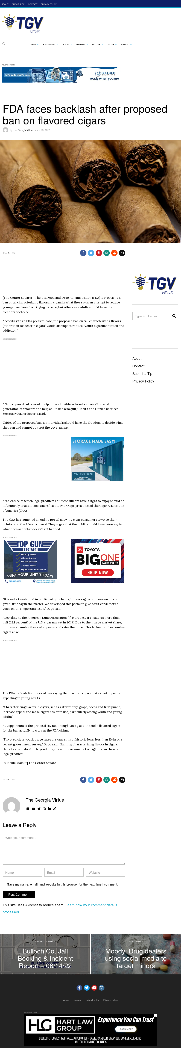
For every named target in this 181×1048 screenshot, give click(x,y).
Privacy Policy (143, 381)
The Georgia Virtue (23, 130)
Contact (138, 365)
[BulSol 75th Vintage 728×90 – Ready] (66, 74)
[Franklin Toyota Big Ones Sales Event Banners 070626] (97, 561)
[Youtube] (94, 988)
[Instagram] (101, 988)
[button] (4, 44)
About (137, 358)
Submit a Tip (142, 373)
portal (55, 520)
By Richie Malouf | (16, 763)
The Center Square (42, 763)
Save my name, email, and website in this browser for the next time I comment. (62, 884)
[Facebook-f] (79, 988)
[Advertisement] (87, 278)
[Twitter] (87, 988)
